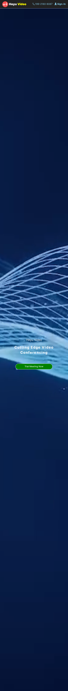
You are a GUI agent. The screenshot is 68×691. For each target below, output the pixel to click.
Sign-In (61, 3)
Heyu (17, 4)
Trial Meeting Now (34, 366)
